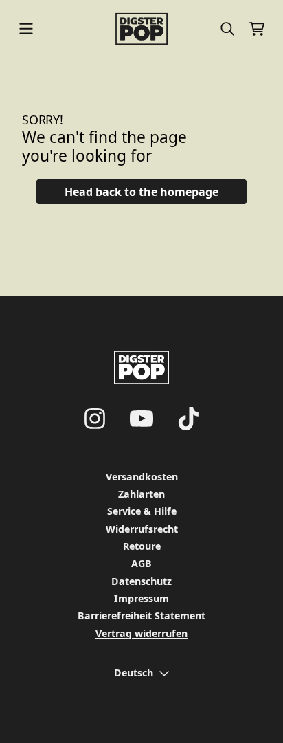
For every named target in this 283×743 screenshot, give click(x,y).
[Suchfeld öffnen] (226, 28)
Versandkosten (142, 476)
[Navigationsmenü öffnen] (26, 29)
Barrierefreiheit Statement (141, 615)
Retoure (142, 546)
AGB (141, 563)
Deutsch (133, 672)
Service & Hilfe (142, 511)
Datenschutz (141, 581)
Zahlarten (141, 493)
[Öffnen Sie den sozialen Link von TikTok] (188, 418)
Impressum (141, 598)
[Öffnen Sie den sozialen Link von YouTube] (141, 418)
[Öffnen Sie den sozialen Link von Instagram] (95, 418)
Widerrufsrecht (142, 528)
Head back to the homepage (141, 191)
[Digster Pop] (142, 29)
